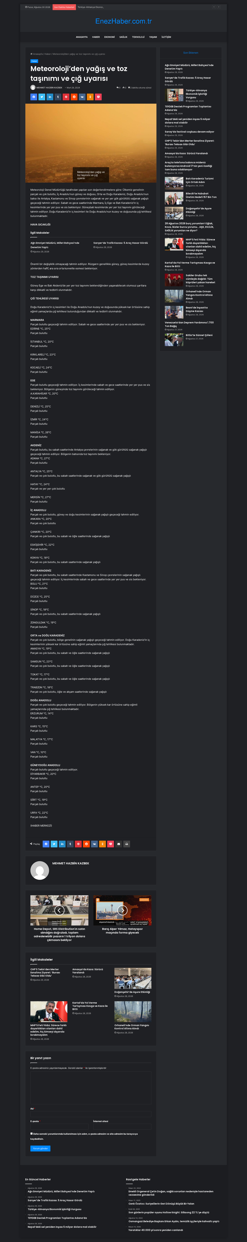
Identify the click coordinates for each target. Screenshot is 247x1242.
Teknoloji (138, 37)
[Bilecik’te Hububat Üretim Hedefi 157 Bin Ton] (174, 198)
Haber (96, 37)
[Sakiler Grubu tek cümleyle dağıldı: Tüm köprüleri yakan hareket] (174, 280)
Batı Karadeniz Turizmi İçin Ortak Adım (200, 180)
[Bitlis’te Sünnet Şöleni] (174, 339)
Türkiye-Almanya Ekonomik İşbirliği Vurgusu (100, 7)
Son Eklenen (190, 52)
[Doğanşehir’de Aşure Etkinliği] (132, 978)
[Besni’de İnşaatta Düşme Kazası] (174, 312)
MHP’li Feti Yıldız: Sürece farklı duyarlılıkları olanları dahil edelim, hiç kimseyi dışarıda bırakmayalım (48, 1030)
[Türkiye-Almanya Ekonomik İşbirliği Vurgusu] (174, 95)
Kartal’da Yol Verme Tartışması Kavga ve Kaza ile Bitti (90, 1006)
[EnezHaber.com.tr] (123, 21)
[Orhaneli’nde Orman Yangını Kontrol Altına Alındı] (132, 1011)
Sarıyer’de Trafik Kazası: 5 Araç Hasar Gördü (120, 243)
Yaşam (153, 37)
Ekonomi (109, 37)
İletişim (166, 37)
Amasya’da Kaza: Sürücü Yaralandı (87, 971)
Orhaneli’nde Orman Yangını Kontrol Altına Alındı (131, 1027)
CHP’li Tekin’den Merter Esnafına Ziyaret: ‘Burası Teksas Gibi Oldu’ (45, 972)
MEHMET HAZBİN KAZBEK (49, 87)
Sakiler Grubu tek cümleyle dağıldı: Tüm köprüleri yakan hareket (200, 279)
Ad (32, 1108)
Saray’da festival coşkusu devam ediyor (189, 131)
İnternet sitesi (100, 1121)
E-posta (35, 1121)
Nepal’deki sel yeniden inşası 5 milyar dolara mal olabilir (187, 120)
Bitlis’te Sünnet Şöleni (199, 335)
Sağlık (123, 37)
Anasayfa (82, 37)
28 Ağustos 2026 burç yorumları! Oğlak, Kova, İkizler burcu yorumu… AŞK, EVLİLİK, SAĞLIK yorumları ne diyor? (189, 227)
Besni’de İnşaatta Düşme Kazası (197, 309)
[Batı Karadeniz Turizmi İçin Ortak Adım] (174, 183)
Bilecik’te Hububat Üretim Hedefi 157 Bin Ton (201, 195)
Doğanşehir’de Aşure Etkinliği (132, 992)
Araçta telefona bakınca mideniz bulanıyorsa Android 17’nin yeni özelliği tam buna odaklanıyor (188, 166)
